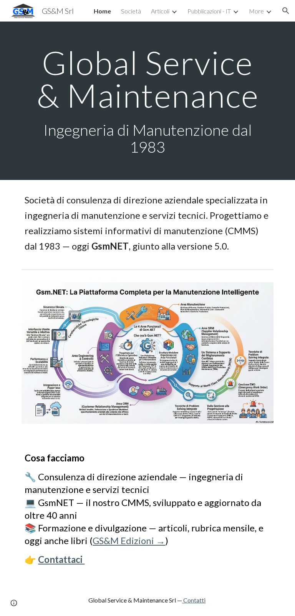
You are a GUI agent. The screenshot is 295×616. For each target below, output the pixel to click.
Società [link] (131, 11)
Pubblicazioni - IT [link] (209, 11)
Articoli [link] (160, 11)
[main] (147, 100)
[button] (286, 11)
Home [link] (102, 11)
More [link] (256, 11)
